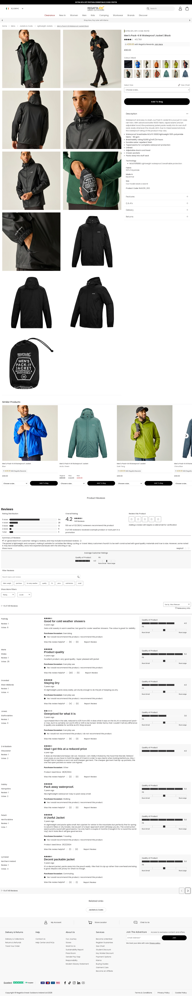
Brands (131, 15)
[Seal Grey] (128, 64)
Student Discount (103, 949)
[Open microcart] (187, 8)
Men (84, 15)
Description (131, 113)
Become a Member (104, 939)
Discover (143, 15)
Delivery (130, 210)
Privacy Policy (164, 993)
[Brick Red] (157, 73)
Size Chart (100, 946)
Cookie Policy (181, 993)
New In (62, 15)
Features (130, 196)
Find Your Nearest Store (96, 20)
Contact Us (40, 939)
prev (2, 20)
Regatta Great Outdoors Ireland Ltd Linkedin (78, 983)
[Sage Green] (176, 73)
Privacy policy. (155, 943)
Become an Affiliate (104, 971)
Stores (68, 942)
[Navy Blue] (185, 64)
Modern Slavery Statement (77, 964)
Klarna (98, 960)
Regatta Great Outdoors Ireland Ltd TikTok (69, 983)
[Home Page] (96, 8)
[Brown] (138, 73)
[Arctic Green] (166, 73)
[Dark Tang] (166, 64)
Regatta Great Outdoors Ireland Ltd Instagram (74, 983)
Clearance (49, 15)
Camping (104, 15)
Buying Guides (102, 964)
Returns (129, 216)
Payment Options (103, 956)
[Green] (147, 64)
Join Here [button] (159, 44)
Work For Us (70, 946)
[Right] (186, 436)
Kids (93, 15)
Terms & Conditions (143, 993)
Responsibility (71, 960)
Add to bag (157, 101)
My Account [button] (56, 922)
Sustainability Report (74, 949)
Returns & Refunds (13, 942)
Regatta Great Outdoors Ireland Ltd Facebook (65, 983)
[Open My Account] (180, 8)
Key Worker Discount (105, 953)
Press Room (71, 953)
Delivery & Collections (14, 939)
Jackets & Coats (96, 910)
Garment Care (102, 967)
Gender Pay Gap (73, 956)
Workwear (118, 15)
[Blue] (138, 64)
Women (74, 15)
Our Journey (71, 939)
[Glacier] (147, 73)
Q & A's (129, 203)
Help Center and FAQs (45, 942)
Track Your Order (12, 946)
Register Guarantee (104, 942)
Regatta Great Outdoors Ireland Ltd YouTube (83, 983)
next (189, 20)
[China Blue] (185, 73)
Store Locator (101, 922)
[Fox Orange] (157, 64)
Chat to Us (144, 922)
